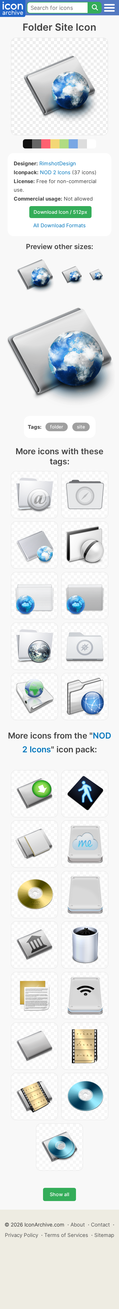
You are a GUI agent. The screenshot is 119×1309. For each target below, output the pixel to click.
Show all (59, 1194)
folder (56, 427)
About (77, 1225)
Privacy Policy (21, 1235)
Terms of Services (66, 1235)
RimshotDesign (57, 163)
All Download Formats (59, 225)
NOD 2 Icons (55, 172)
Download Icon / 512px (60, 212)
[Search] (95, 7)
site (81, 427)
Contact (100, 1225)
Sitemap (104, 1235)
